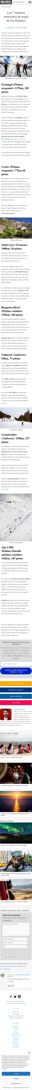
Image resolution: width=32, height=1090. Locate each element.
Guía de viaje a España (9, 733)
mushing (16, 128)
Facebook (10, 997)
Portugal (15, 1045)
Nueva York (15, 1043)
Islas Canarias (15, 1035)
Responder (11, 985)
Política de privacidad (18, 1087)
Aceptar (16, 1073)
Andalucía (16, 1026)
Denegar (16, 1078)
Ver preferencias (16, 1083)
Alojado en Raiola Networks (16, 1001)
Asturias (15, 1028)
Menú (30, 2)
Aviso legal (26, 1087)
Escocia (15, 1037)
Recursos (16, 1011)
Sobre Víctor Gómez (19, 709)
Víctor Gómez (11, 27)
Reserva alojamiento (16, 690)
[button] (29, 1053)
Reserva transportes (16, 683)
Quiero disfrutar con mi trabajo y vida (16, 671)
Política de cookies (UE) (15, 1016)
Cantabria (16, 1033)
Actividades (16, 702)
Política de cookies (7, 1087)
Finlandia (16, 1039)
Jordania (16, 1041)
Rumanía (16, 1047)
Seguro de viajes (16, 696)
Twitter (15, 997)
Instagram (19, 997)
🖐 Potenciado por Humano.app (16, 1003)
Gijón (16, 1030)
